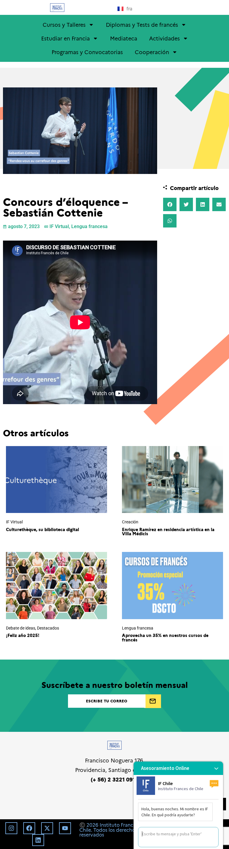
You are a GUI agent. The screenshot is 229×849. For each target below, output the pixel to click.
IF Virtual (59, 226)
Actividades (164, 38)
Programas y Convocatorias (87, 52)
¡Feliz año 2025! (22, 635)
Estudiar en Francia (65, 38)
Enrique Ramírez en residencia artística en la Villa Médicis (168, 531)
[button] (170, 204)
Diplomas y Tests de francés (142, 24)
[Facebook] (29, 828)
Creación (130, 522)
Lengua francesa (89, 226)
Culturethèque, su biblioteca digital (42, 529)
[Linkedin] (38, 840)
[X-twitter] (47, 828)
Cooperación (152, 52)
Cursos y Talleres (64, 24)
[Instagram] (11, 828)
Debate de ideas (20, 628)
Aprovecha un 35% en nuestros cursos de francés (165, 637)
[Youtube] (65, 828)
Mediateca (123, 38)
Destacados (48, 628)
